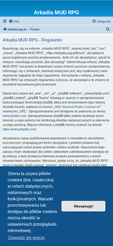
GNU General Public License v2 (77, 107)
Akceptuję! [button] (83, 206)
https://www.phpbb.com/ (19, 129)
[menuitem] (14, 21)
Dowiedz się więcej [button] (26, 237)
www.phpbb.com (14, 116)
